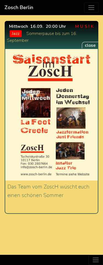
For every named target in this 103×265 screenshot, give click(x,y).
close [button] (90, 45)
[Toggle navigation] (91, 7)
